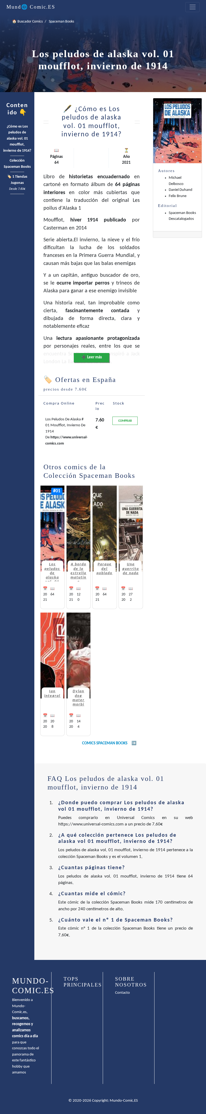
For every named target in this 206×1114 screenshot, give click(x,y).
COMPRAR (125, 421)
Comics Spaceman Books (104, 743)
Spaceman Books (61, 21)
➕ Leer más (91, 357)
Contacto (122, 993)
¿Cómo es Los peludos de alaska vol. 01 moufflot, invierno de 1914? (17, 138)
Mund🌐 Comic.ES (30, 7)
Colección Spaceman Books (17, 164)
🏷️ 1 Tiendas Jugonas (17, 183)
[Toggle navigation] (192, 7)
